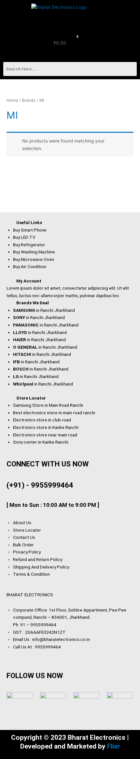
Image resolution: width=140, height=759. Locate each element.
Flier (113, 746)
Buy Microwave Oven (33, 259)
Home (12, 100)
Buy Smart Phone (30, 230)
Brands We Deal (32, 302)
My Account (28, 280)
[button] (14, 14)
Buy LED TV (24, 237)
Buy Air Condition (29, 266)
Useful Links (29, 222)
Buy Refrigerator (29, 244)
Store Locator (31, 398)
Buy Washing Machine (34, 251)
